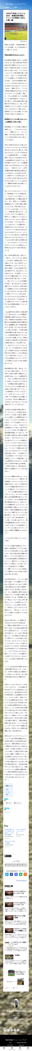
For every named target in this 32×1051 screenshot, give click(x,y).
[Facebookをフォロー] (11, 874)
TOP (10, 1042)
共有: (7, 789)
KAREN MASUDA (22, 1042)
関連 (7, 794)
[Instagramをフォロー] (16, 874)
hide (10, 785)
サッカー (9, 856)
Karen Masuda (16, 1010)
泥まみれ (21, 1045)
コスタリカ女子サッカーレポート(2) (21, 831)
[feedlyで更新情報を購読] (20, 874)
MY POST (10, 1045)
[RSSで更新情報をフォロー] (25, 874)
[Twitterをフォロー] (7, 874)
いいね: (8, 792)
